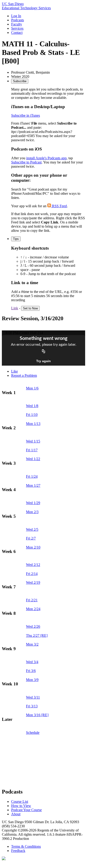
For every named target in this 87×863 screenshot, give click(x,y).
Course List (19, 801)
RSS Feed (59, 206)
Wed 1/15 (33, 441)
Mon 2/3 (32, 512)
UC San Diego (13, 4)
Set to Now (30, 308)
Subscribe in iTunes (25, 115)
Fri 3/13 (32, 706)
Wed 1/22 (33, 459)
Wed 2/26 (33, 626)
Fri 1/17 (32, 450)
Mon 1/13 (33, 424)
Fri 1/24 (32, 476)
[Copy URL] (43, 351)
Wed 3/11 (33, 697)
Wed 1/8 (32, 406)
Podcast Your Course (26, 810)
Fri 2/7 (31, 538)
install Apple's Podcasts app (46, 158)
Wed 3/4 (32, 662)
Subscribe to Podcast (26, 162)
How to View (21, 806)
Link (14, 308)
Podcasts (17, 20)
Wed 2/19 (33, 582)
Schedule (32, 732)
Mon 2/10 (33, 547)
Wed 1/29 (33, 503)
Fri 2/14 (32, 574)
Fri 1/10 (32, 415)
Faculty (16, 24)
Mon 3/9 (32, 680)
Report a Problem (24, 375)
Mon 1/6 (32, 388)
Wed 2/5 (32, 529)
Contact (17, 33)
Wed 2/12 (33, 565)
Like (14, 371)
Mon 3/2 (32, 644)
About (15, 814)
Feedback (18, 851)
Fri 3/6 (31, 671)
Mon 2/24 (33, 609)
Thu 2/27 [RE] (37, 635)
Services (17, 28)
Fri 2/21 (32, 600)
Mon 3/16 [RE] (37, 715)
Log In (16, 16)
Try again (43, 361)
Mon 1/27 (33, 485)
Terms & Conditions (26, 846)
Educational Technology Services (26, 8)
